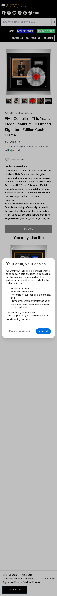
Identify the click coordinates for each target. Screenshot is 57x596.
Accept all (43, 331)
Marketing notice (15, 315)
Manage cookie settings (21, 331)
